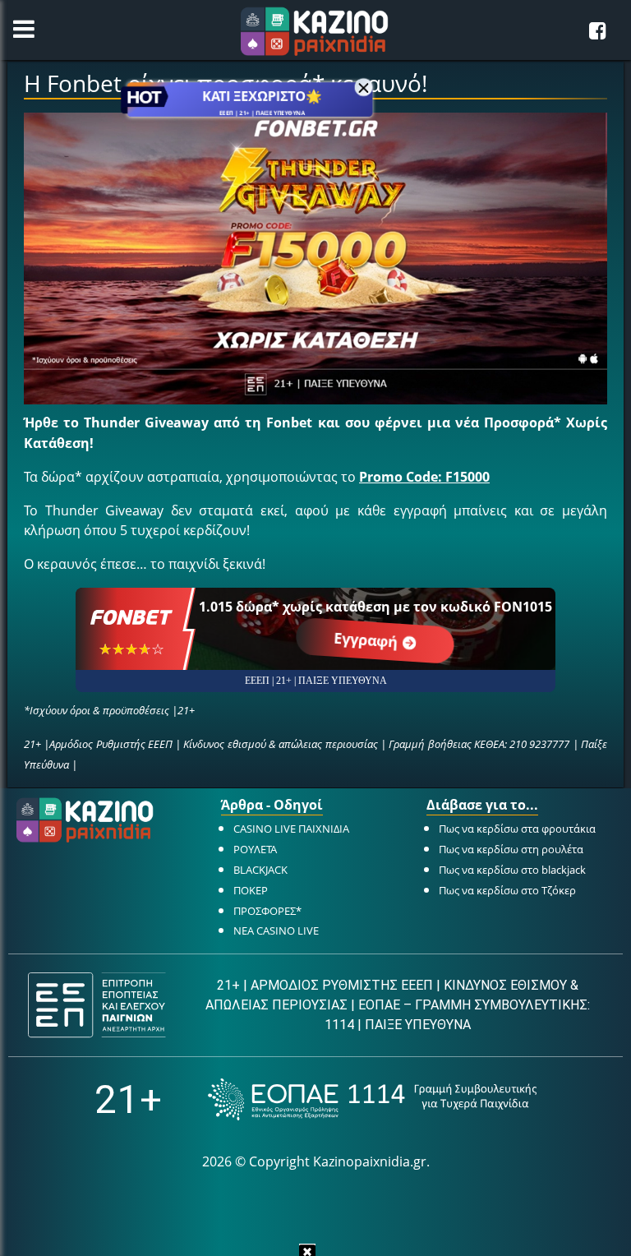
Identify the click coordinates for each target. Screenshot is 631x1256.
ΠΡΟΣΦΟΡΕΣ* (267, 910)
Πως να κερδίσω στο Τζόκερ (507, 890)
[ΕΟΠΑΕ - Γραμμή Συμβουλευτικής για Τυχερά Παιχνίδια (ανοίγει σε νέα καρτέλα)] (372, 1099)
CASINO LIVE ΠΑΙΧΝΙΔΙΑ (291, 828)
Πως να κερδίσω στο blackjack (512, 869)
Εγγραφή (368, 640)
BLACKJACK (260, 869)
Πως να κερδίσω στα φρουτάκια (517, 828)
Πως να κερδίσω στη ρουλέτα (511, 849)
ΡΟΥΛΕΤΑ (255, 849)
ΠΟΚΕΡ (250, 890)
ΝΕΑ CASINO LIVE (276, 930)
